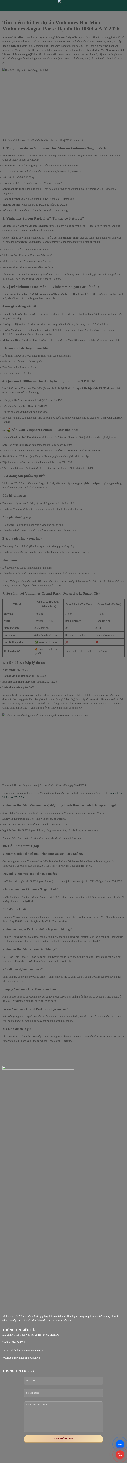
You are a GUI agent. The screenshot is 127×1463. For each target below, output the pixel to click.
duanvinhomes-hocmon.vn (26, 1357)
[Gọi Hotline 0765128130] (120, 1454)
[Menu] (4, 5)
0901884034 (18, 1342)
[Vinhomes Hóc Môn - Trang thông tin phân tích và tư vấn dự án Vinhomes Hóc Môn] (63, 5)
